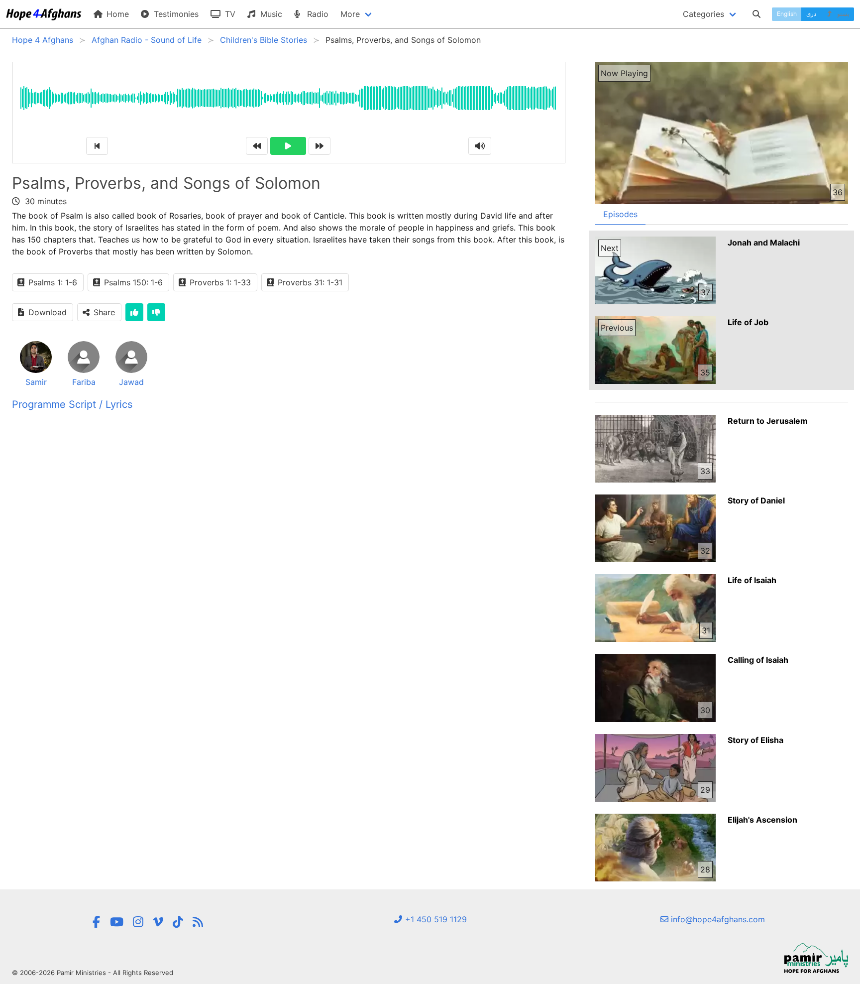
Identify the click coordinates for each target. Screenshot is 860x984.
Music (270, 14)
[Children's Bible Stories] (198, 922)
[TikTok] (178, 922)
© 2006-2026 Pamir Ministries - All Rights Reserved (92, 973)
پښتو (842, 13)
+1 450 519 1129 (435, 919)
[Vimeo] (158, 922)
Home (116, 14)
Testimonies (175, 14)
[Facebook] (96, 922)
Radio (316, 14)
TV (228, 14)
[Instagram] (138, 922)
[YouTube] (116, 922)
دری (811, 13)
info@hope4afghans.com (716, 919)
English (787, 13)
